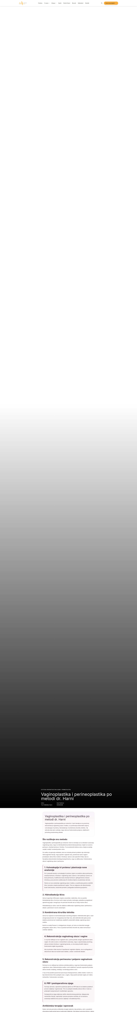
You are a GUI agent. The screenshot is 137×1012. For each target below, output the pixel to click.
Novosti (74, 3)
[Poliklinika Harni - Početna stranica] (23, 3)
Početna (40, 3)
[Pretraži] (101, 3)
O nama (46, 3)
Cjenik (59, 3)
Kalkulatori (80, 3)
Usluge (53, 3)
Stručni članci (66, 3)
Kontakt (87, 3)
